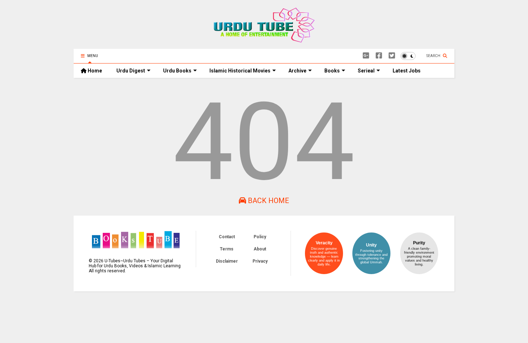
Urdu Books (177, 71)
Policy (260, 236)
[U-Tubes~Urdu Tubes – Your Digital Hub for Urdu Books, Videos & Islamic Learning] (264, 39)
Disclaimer (227, 261)
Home (94, 71)
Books (332, 71)
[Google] (366, 56)
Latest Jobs (407, 71)
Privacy (260, 261)
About (260, 249)
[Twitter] (392, 56)
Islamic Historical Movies (239, 71)
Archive (297, 71)
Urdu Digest (130, 71)
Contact (227, 236)
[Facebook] (379, 56)
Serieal (366, 71)
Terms (226, 249)
